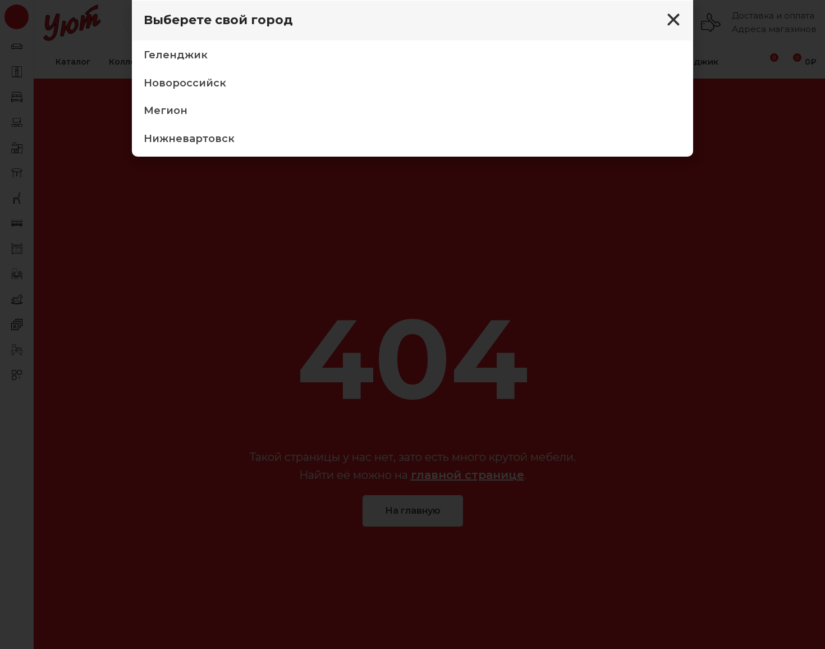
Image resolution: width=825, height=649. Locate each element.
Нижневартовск (189, 138)
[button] (673, 19)
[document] (412, 324)
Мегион (165, 110)
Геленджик (176, 55)
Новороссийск (185, 83)
